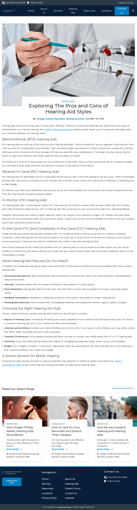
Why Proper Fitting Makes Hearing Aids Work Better (20, 431)
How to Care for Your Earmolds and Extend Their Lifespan (66, 431)
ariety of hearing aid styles (58, 129)
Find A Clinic (36, 2)
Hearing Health (68, 101)
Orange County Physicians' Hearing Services (60, 118)
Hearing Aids (12, 424)
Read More (12, 449)
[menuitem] (125, 2)
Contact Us (12, 481)
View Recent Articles (122, 388)
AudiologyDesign (64, 507)
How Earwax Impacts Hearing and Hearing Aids (111, 431)
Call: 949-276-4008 (15, 2)
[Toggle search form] (133, 11)
